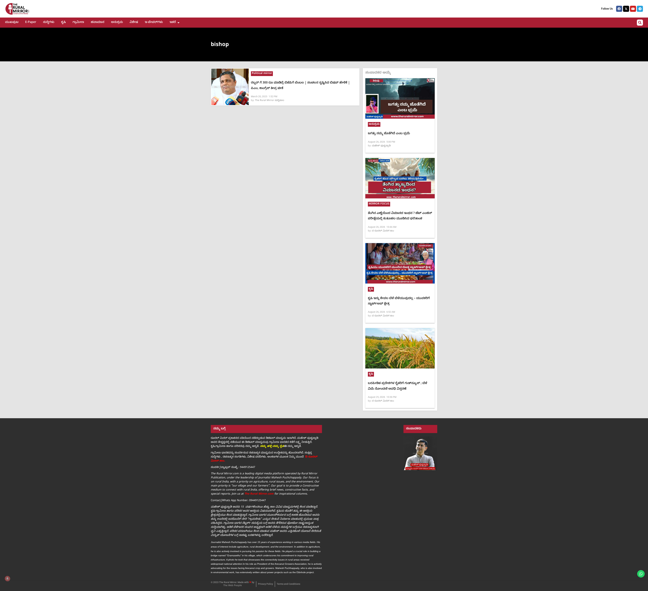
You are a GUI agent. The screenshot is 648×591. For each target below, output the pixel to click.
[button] (640, 23)
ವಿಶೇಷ (134, 22)
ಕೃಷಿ (63, 22)
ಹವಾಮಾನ (97, 22)
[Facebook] (619, 9)
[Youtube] (633, 9)
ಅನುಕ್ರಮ (117, 22)
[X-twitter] (626, 9)
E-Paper (30, 22)
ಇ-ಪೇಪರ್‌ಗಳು (154, 22)
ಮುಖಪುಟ (11, 22)
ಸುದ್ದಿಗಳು (48, 22)
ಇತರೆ (173, 22)
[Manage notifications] (7, 578)
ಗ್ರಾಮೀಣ (78, 22)
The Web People (232, 585)
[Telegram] (640, 9)
